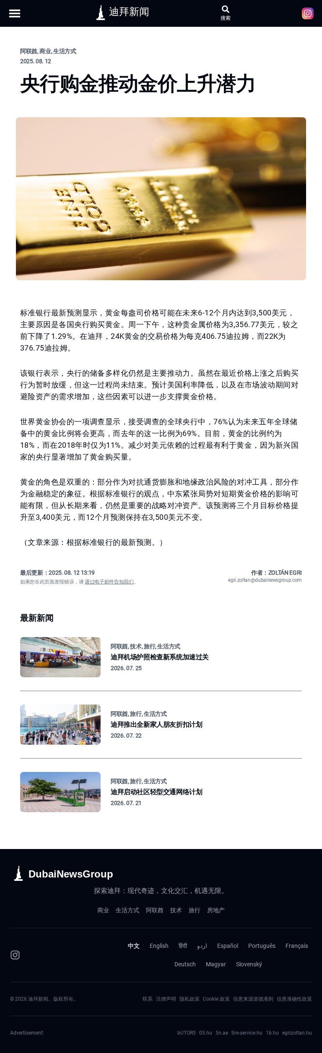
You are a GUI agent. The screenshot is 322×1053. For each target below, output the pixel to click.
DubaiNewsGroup (71, 874)
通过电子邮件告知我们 (109, 582)
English (159, 945)
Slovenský (249, 964)
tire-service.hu (246, 1033)
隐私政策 (189, 999)
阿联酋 (155, 910)
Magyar (216, 964)
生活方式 (127, 910)
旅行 (194, 910)
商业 (103, 910)
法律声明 (166, 999)
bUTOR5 (186, 1033)
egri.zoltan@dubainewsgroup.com (265, 580)
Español (227, 945)
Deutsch (185, 964)
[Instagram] (15, 955)
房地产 (216, 910)
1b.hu (272, 1033)
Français (297, 945)
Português (261, 945)
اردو (202, 945)
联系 (148, 999)
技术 (176, 910)
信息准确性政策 (294, 999)
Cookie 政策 (216, 999)
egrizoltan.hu (297, 1033)
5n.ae (222, 1033)
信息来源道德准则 (253, 999)
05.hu (205, 1033)
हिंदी (183, 945)
